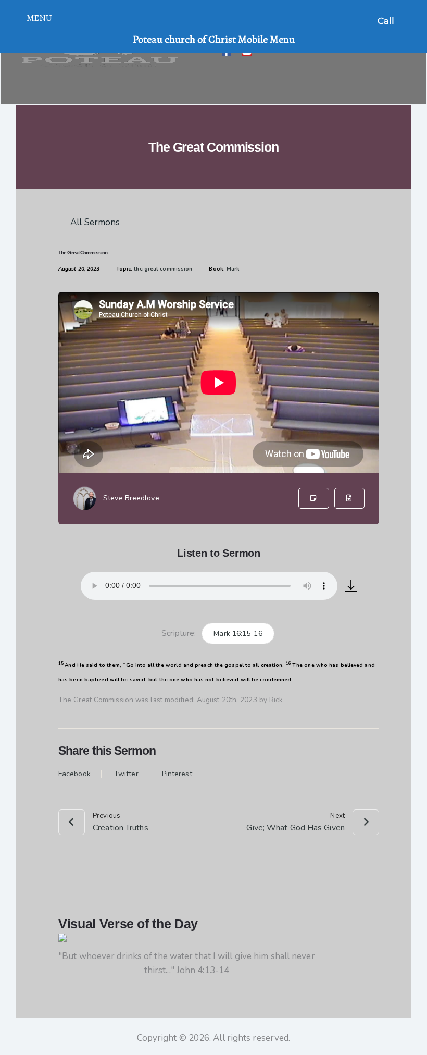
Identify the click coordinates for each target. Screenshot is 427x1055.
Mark (233, 269)
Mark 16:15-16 (238, 634)
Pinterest (177, 774)
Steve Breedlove (131, 498)
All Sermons (94, 222)
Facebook (74, 774)
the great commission (163, 269)
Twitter (126, 774)
